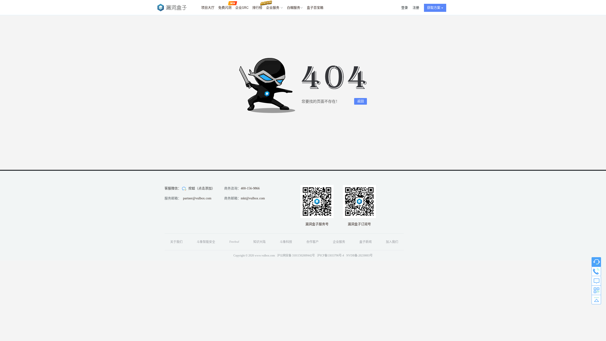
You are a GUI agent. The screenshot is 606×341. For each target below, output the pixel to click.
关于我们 (176, 241)
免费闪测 (225, 7)
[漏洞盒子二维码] (596, 290)
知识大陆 (259, 241)
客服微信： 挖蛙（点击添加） (190, 188)
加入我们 (392, 241)
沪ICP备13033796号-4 (330, 255)
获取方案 (434, 7)
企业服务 (273, 7)
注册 (416, 7)
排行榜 (257, 7)
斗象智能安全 (206, 241)
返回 (360, 101)
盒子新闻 (365, 241)
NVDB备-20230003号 (359, 255)
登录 (404, 7)
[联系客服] (596, 271)
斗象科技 (286, 241)
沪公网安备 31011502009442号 (296, 255)
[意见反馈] (596, 281)
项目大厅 (207, 7)
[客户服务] (596, 262)
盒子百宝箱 (315, 7)
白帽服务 (293, 7)
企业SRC (242, 7)
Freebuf (234, 241)
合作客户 (312, 241)
